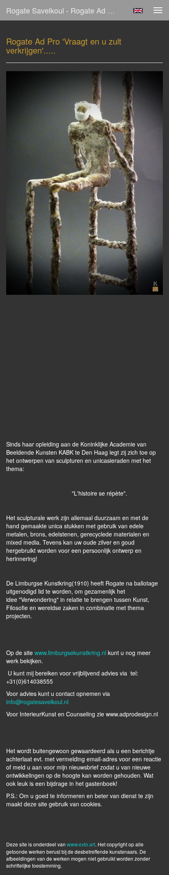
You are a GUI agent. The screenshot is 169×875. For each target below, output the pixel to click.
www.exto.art (81, 844)
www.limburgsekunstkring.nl (70, 652)
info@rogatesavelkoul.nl (37, 702)
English (138, 10)
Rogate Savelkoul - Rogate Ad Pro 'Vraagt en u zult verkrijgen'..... (64, 10)
